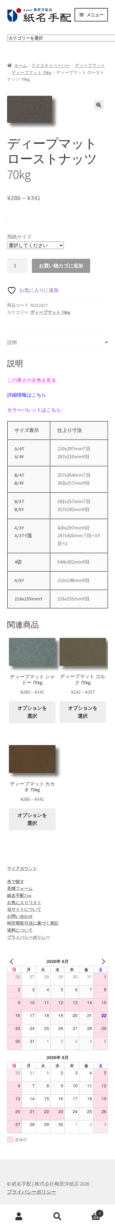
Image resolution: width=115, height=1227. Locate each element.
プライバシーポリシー (28, 937)
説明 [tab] (12, 342)
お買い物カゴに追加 (61, 265)
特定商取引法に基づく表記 (33, 923)
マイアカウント (22, 868)
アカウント (19, 1216)
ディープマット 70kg (32, 72)
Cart (89, 1211)
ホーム (20, 65)
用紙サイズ (19, 237)
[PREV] (13, 961)
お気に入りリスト (24, 902)
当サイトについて (24, 909)
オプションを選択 (32, 712)
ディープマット (90, 65)
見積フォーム (20, 888)
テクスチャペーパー (51, 65)
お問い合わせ (20, 916)
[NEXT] (102, 961)
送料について (20, 930)
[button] (99, 105)
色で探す (15, 881)
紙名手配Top (19, 895)
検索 (57, 1216)
